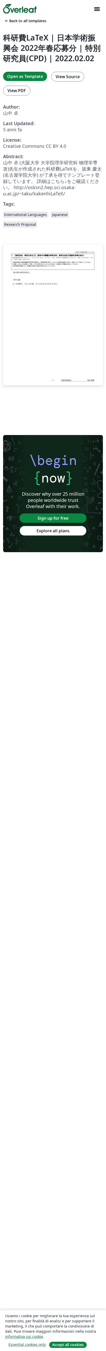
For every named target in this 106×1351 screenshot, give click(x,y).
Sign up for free (53, 518)
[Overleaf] (20, 9)
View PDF (16, 90)
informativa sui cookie (24, 1336)
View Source (68, 76)
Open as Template (25, 76)
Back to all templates (25, 20)
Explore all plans (53, 531)
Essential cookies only (27, 1344)
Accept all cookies (68, 1344)
